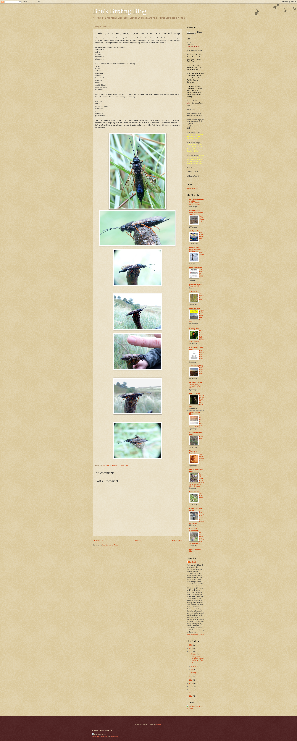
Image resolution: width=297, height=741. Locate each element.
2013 (191, 686)
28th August (201, 254)
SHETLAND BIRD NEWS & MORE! (194, 204)
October (194, 654)
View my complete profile (195, 635)
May (192, 669)
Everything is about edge (201, 370)
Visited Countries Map (99, 736)
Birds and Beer (194, 308)
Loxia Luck (201, 437)
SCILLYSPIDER (194, 394)
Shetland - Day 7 (201, 495)
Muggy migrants (194, 286)
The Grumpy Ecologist (193, 452)
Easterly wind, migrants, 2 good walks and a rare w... (196, 659)
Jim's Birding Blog (196, 366)
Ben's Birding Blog (119, 10)
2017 (191, 651)
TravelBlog (114, 736)
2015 (191, 680)
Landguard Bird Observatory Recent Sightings (196, 212)
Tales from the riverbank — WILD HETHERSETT (195, 386)
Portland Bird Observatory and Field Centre (195, 249)
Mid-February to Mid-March (201, 354)
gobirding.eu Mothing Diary (194, 328)
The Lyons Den (194, 231)
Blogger (158, 724)
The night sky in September (201, 273)
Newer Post (98, 540)
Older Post (177, 540)
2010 (191, 696)
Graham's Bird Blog (196, 492)
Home (138, 540)
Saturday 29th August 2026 (201, 218)
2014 (191, 683)
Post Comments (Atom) (110, 545)
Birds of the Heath (195, 268)
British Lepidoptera (193, 188)
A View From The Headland (195, 509)
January (194, 673)
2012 (191, 690)
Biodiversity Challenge (201, 235)
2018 (191, 648)
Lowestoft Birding (195, 284)
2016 (191, 677)
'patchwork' (193, 292)
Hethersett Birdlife (195, 382)
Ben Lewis (193, 562)
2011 (191, 693)
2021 (191, 645)
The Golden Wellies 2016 (201, 457)
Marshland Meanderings (194, 530)
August (193, 666)
